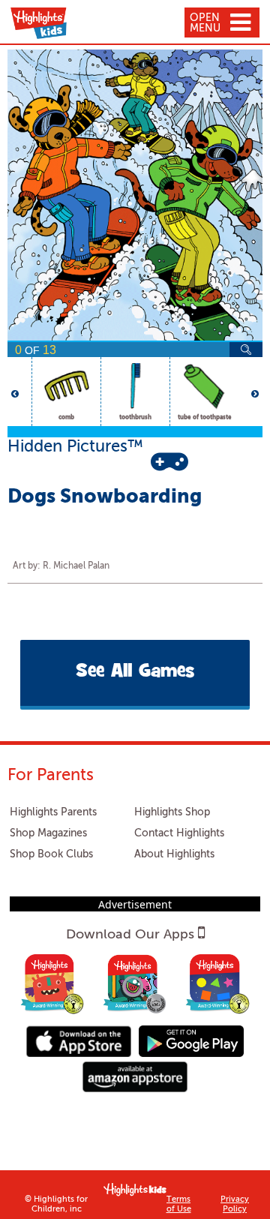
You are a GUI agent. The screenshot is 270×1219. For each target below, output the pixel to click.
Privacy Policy (234, 1205)
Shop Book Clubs (51, 854)
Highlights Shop (172, 812)
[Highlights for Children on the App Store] (78, 1040)
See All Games (135, 672)
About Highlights (174, 854)
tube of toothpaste (205, 418)
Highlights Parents (53, 812)
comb (66, 418)
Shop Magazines (48, 833)
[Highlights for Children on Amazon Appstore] (135, 1076)
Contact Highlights (179, 833)
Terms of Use (178, 1205)
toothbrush (135, 418)
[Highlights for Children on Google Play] (191, 1040)
